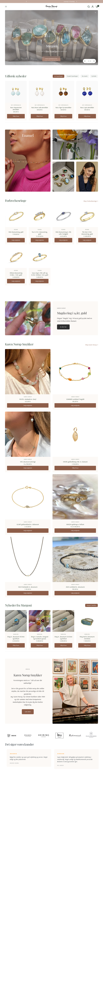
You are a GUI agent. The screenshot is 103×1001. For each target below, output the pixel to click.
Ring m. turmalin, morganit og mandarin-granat (39, 638)
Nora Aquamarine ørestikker (16, 108)
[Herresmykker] (51, 55)
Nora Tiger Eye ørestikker (63, 107)
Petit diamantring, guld (16, 232)
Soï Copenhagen (58, 76)
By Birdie (94, 76)
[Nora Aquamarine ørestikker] (16, 92)
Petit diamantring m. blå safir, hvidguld (63, 233)
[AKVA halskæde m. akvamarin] (27, 559)
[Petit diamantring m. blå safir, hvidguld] (63, 216)
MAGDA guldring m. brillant (75, 524)
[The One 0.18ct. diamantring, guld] (87, 216)
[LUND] (87, 177)
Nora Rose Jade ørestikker (39, 107)
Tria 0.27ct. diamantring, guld (39, 233)
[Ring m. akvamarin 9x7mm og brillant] (16, 621)
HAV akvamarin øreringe (28, 462)
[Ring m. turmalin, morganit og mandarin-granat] (39, 621)
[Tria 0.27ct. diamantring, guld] (39, 216)
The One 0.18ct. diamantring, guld (87, 233)
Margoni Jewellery (91, 605)
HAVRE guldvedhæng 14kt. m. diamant (75, 462)
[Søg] (89, 6)
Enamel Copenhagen (72, 76)
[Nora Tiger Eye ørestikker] (63, 92)
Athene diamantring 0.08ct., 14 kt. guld (16, 274)
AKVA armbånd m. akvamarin (75, 587)
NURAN (16, 229)
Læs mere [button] (28, 712)
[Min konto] (93, 6)
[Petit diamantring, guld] (16, 216)
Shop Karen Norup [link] (91, 345)
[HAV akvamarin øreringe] (27, 434)
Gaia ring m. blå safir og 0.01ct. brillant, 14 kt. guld (39, 274)
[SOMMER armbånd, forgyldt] (75, 371)
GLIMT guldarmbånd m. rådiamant (28, 524)
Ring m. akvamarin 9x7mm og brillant (15, 638)
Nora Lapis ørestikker (87, 107)
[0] (96, 6)
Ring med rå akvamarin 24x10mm (87, 638)
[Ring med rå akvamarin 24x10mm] (87, 621)
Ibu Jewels (84, 76)
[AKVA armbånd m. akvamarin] (75, 559)
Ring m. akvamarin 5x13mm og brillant (63, 638)
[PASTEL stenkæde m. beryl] (27, 371)
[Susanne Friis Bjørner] (75, 145)
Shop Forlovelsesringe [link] (90, 201)
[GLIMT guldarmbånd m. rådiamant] (27, 496)
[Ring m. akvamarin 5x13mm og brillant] (63, 621)
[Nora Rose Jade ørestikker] (39, 92)
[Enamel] (27, 161)
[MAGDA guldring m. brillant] (75, 496)
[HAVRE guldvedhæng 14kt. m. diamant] (75, 434)
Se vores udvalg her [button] (51, 59)
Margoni (16, 634)
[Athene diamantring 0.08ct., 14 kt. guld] (16, 257)
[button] (63, 326)
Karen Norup (28, 396)
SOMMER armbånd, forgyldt (75, 399)
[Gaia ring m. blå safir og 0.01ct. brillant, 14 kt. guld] (39, 257)
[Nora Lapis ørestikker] (87, 92)
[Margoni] (63, 177)
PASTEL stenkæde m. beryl (27, 399)
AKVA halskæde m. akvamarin (27, 587)
